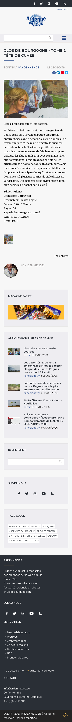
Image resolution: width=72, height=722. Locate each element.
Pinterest (62, 72)
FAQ (10, 653)
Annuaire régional (17, 645)
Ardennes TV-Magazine (22, 531)
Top (65, 716)
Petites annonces (18, 649)
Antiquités (49, 526)
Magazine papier (36, 312)
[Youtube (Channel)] (57, 4)
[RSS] (64, 4)
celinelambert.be (26, 718)
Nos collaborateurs (18, 632)
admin (27, 355)
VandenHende (28, 67)
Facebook (54, 72)
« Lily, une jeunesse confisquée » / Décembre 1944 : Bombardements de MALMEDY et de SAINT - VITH (44, 419)
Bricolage (39, 536)
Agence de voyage (19, 526)
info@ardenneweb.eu (17, 688)
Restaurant (16, 540)
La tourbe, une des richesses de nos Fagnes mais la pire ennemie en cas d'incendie (42, 386)
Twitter (66, 72)
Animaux (35, 526)
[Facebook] (34, 4)
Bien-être (26, 536)
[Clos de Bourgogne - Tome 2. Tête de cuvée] (8, 239)
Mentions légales (17, 657)
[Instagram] (49, 4)
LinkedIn (58, 72)
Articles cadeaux (46, 531)
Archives (12, 636)
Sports (29, 540)
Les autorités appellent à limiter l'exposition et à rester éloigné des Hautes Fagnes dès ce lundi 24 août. (43, 367)
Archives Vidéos (16, 640)
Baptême (14, 536)
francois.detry (32, 375)
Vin (37, 540)
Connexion (62, 9)
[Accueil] (36, 26)
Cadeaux (52, 536)
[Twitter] (41, 4)
